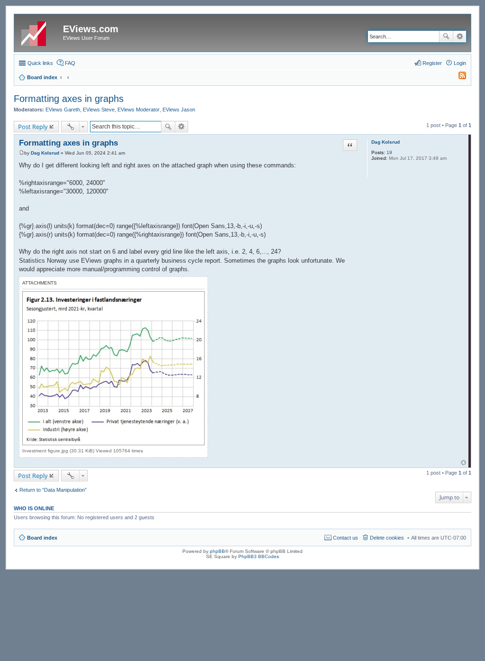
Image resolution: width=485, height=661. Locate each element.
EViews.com (90, 29)
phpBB (217, 551)
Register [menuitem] (432, 63)
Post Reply (33, 126)
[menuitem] (458, 77)
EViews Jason (178, 109)
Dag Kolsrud (385, 142)
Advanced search (459, 36)
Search (446, 36)
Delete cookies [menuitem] (387, 538)
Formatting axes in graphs (69, 98)
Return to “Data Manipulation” (53, 490)
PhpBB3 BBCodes (258, 556)
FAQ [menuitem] (70, 63)
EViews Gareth (62, 109)
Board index (42, 538)
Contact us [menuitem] (345, 538)
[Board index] (40, 32)
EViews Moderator (138, 109)
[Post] (21, 153)
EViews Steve (99, 109)
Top (463, 462)
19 (389, 152)
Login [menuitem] (460, 63)
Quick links (40, 63)
